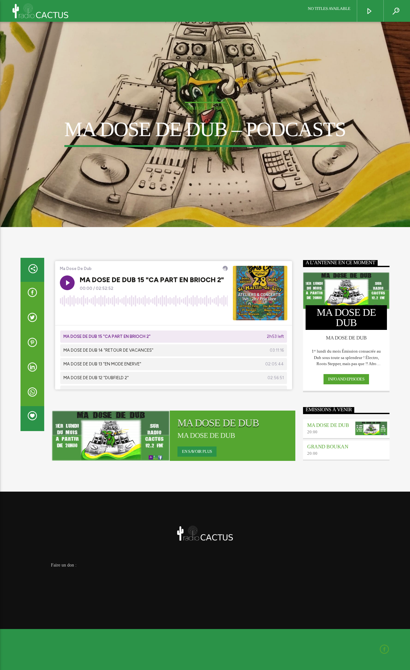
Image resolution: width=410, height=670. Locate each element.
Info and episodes (346, 379)
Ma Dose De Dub (204, 108)
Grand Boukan (327, 446)
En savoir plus (197, 451)
